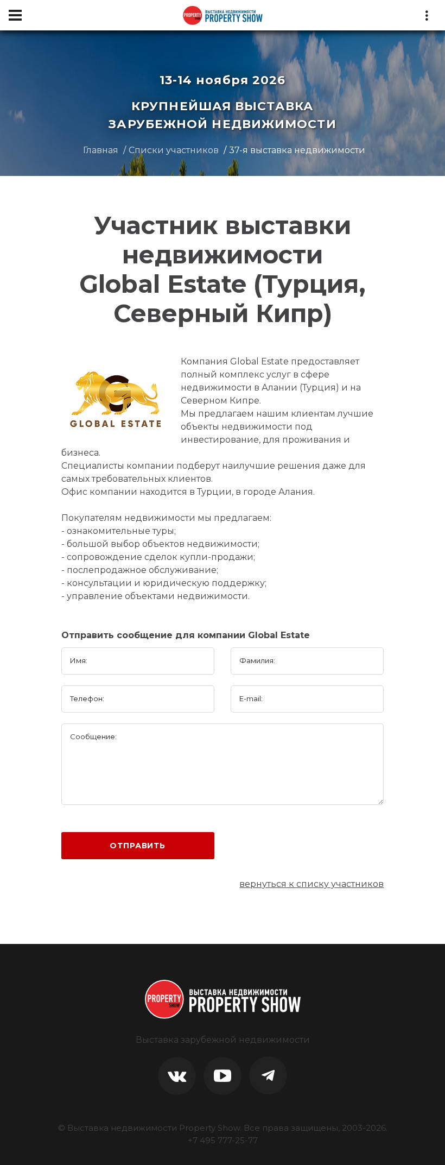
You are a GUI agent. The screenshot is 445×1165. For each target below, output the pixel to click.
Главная (100, 150)
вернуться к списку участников (311, 884)
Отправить (138, 846)
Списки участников (174, 150)
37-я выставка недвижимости (297, 150)
